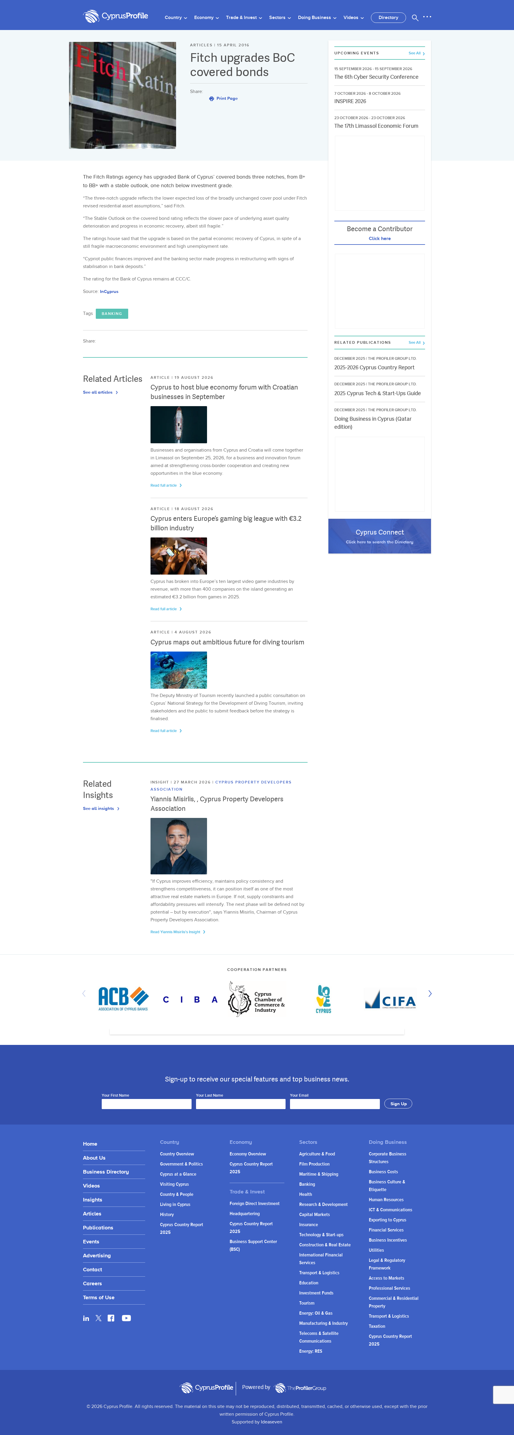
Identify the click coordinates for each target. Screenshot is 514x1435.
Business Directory (106, 1171)
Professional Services (389, 1288)
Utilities (376, 1250)
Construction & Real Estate (325, 1245)
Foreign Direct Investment (255, 1203)
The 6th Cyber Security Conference (376, 77)
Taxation (377, 1326)
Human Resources (386, 1199)
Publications (98, 1227)
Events (91, 1241)
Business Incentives (388, 1240)
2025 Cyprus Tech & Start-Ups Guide (377, 393)
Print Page (226, 98)
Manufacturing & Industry (323, 1323)
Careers (92, 1283)
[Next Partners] (429, 993)
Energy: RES (310, 1351)
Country (174, 17)
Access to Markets (386, 1278)
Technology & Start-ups (321, 1234)
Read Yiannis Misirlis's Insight (176, 932)
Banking (112, 313)
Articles (92, 1213)
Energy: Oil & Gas (316, 1313)
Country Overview (177, 1154)
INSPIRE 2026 (350, 101)
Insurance (308, 1224)
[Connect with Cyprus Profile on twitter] (98, 1318)
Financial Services (386, 1230)
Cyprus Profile (115, 16)
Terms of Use (99, 1297)
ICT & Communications (390, 1209)
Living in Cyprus (175, 1204)
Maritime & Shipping (318, 1174)
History (167, 1214)
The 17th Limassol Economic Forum (376, 126)
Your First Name (115, 1096)
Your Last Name (209, 1096)
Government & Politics (181, 1164)
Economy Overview (248, 1154)
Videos (352, 17)
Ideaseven (271, 1422)
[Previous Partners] (85, 993)
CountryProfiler (300, 1388)
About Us (94, 1158)
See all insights (99, 808)
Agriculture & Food (317, 1154)
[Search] (415, 18)
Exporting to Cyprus (387, 1220)
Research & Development (323, 1204)
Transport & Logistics (319, 1272)
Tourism (306, 1303)
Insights (92, 1199)
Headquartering (245, 1213)
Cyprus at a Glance (178, 1174)
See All (415, 53)
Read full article (164, 485)
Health (305, 1194)
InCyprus (109, 291)
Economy (204, 17)
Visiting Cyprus (174, 1184)
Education (308, 1283)
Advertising (97, 1255)
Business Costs (383, 1171)
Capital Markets (314, 1214)
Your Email (299, 1096)
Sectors (278, 17)
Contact (92, 1269)
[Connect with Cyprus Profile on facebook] (111, 1318)
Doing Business (315, 17)
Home (90, 1144)
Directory (388, 17)
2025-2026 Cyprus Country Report (374, 367)
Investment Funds (316, 1293)
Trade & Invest (242, 17)
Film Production (314, 1164)
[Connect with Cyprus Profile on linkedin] (86, 1318)
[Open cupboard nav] (427, 17)
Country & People (176, 1194)
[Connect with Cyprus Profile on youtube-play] (126, 1319)
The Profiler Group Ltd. (392, 358)
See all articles (98, 392)
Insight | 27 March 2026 (181, 782)
